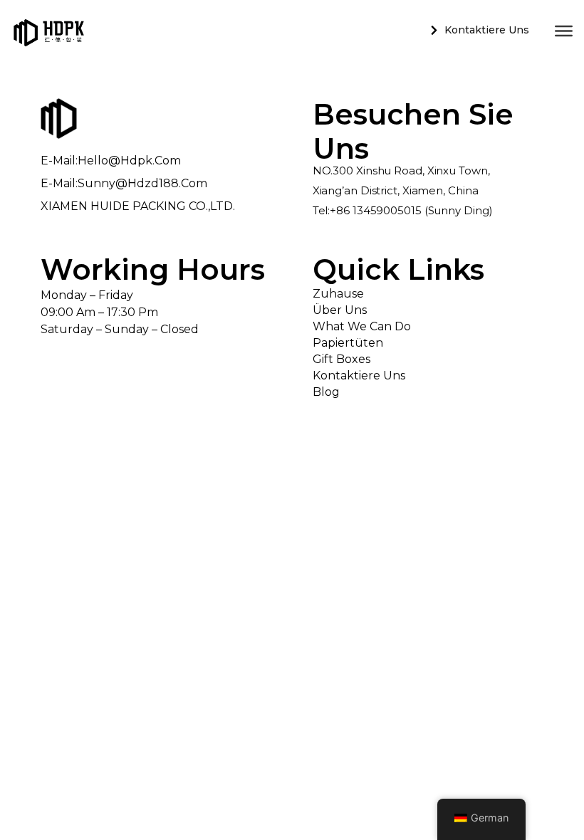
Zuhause (338, 293)
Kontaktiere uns (359, 375)
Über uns (340, 310)
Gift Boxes (341, 359)
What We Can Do (362, 326)
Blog (326, 392)
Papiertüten (348, 343)
